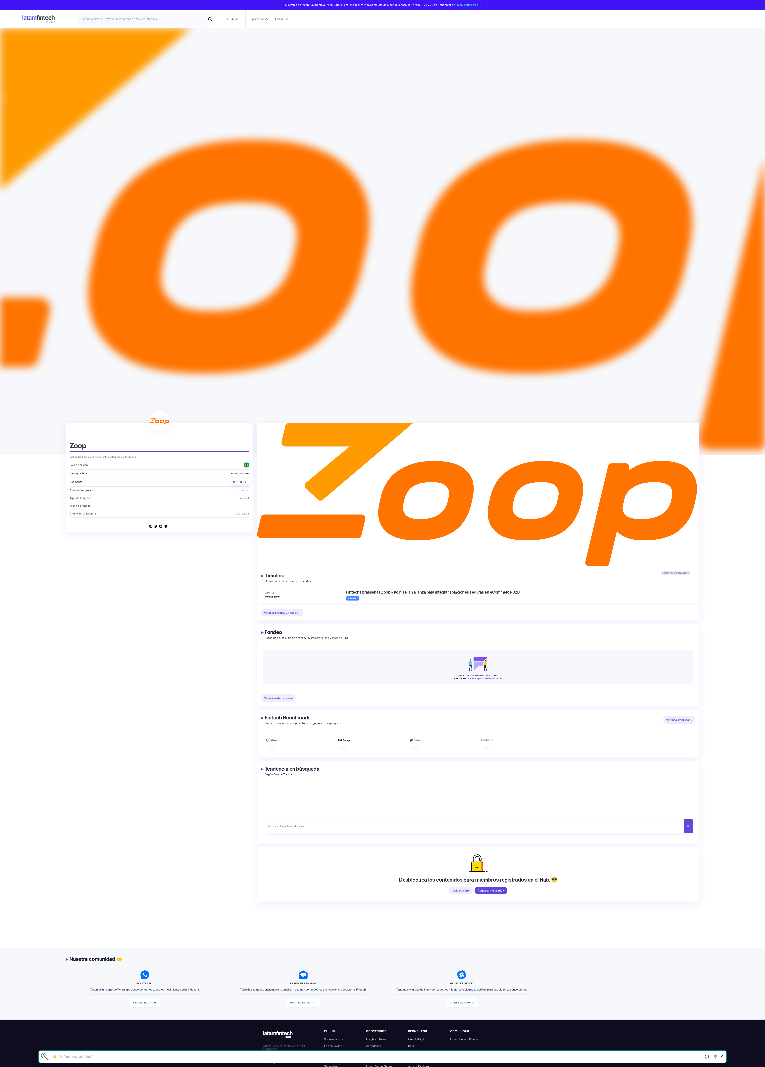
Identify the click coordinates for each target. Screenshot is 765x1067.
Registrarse (256, 19)
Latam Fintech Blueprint (465, 1039)
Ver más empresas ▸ (679, 719)
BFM (411, 1045)
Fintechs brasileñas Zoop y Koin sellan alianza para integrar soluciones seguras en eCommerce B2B (433, 592)
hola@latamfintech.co (487, 678)
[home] (38, 19)
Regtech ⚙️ (239, 482)
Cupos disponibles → (468, 4)
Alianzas (352, 598)
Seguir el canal (145, 1002)
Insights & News (376, 1039)
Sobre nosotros (333, 1039)
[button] (232, 19)
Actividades (373, 1045)
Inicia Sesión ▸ (461, 890)
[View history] (707, 1056)
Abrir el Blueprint (303, 1002)
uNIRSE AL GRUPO (462, 1002)
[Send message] (715, 1056)
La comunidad (333, 1045)
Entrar (279, 19)
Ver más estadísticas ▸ (278, 698)
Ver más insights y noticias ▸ (282, 612)
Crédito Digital (417, 1039)
